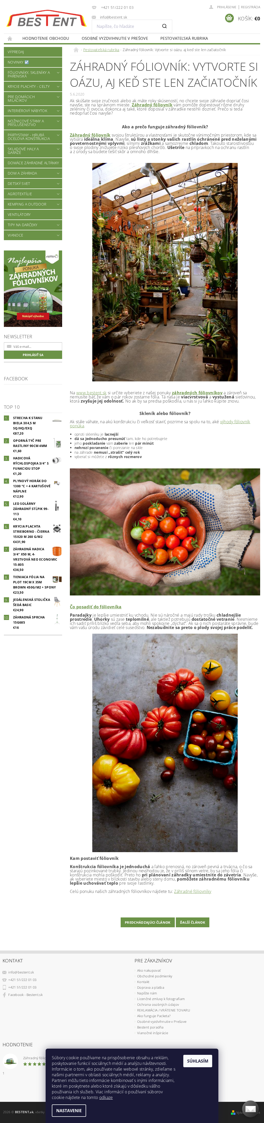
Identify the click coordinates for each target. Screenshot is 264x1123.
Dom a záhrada (22, 173)
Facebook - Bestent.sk (25, 994)
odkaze (106, 1097)
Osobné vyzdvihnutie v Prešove (115, 38)
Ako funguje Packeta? (153, 1016)
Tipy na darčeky (22, 224)
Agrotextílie (20, 193)
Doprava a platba (150, 987)
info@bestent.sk (21, 972)
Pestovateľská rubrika (184, 38)
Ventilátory (19, 214)
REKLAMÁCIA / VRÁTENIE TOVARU (163, 1010)
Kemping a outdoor (27, 204)
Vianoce (15, 235)
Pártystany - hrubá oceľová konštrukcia (29, 136)
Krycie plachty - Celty (29, 86)
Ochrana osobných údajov (158, 1004)
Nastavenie (69, 1110)
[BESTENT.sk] (46, 18)
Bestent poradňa (150, 1027)
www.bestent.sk (91, 393)
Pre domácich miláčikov (21, 98)
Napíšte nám (147, 993)
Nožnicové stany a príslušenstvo (26, 123)
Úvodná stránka (10, 38)
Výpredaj (16, 51)
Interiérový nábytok (27, 110)
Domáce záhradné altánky (33, 162)
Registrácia (250, 7)
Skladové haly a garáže (23, 150)
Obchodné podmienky (154, 976)
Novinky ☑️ (18, 62)
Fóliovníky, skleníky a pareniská (29, 74)
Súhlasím (197, 1061)
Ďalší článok (192, 922)
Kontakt (143, 981)
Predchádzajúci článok (148, 922)
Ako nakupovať (149, 970)
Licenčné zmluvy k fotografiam (161, 998)
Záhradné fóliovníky (192, 891)
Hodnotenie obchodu (45, 38)
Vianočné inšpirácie (152, 1033)
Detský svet (19, 183)
